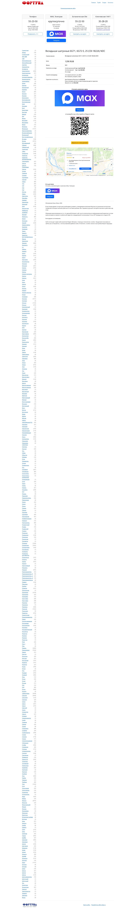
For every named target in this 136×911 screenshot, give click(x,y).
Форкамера (25, 811)
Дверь (24, 194)
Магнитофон (25, 377)
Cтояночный (25, 54)
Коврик (24, 290)
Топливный (25, 763)
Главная (93, 2)
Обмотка (24, 455)
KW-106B (24, 56)
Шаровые (24, 842)
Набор (24, 420)
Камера (24, 251)
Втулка (24, 141)
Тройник (24, 774)
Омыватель (25, 461)
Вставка (24, 139)
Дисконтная (25, 208)
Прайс (99, 2)
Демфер (24, 200)
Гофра (24, 181)
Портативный (26, 565)
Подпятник (25, 539)
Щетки (24, 873)
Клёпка (24, 272)
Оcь (23, 451)
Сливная (24, 722)
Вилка (23, 124)
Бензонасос (25, 98)
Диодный (24, 204)
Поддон (24, 531)
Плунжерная (25, 516)
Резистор (24, 640)
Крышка (24, 344)
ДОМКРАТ (24, 212)
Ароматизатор (26, 79)
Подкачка (24, 533)
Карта (23, 257)
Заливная (24, 229)
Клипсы (24, 278)
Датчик (24, 192)
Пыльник (24, 609)
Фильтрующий (26, 805)
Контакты (110, 2)
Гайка (23, 151)
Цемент (24, 827)
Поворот (24, 520)
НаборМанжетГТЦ (27, 422)
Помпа (24, 561)
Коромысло (25, 323)
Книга (23, 286)
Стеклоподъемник (27, 741)
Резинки (24, 638)
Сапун (23, 702)
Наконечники (26, 431)
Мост (23, 408)
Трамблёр (25, 767)
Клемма (24, 270)
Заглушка (24, 221)
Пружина (24, 603)
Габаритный (25, 147)
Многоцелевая (26, 402)
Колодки (24, 299)
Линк (23, 360)
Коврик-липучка (26, 292)
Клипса (24, 276)
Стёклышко (25, 743)
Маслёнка (25, 381)
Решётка (24, 662)
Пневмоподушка (26, 518)
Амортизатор (26, 71)
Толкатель (25, 761)
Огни (23, 459)
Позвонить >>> (33, 34)
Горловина (25, 177)
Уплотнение (25, 788)
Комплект (24, 309)
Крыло (24, 340)
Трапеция (24, 770)
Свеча (23, 704)
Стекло (24, 739)
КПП (23, 327)
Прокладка (25, 592)
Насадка (24, 435)
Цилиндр (24, 833)
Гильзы (24, 169)
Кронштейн (25, 338)
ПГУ (23, 492)
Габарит (24, 145)
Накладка (24, 424)
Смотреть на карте (79, 34)
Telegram (56, 40)
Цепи (23, 829)
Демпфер (24, 198)
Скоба (23, 720)
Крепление (25, 332)
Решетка (24, 664)
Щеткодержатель (27, 877)
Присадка (24, 584)
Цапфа (24, 825)
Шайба (24, 838)
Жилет (24, 219)
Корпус (24, 325)
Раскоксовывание (27, 621)
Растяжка (24, 627)
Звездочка (25, 241)
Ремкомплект (26, 650)
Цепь (23, 831)
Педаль (24, 494)
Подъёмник (25, 549)
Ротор (24, 669)
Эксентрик (25, 885)
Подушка (24, 543)
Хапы (23, 821)
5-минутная (25, 50)
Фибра (24, 798)
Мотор (24, 410)
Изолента (24, 245)
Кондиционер (26, 313)
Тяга (23, 784)
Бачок (23, 91)
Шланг (24, 852)
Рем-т (23, 644)
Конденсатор (25, 311)
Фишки (24, 807)
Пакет (23, 483)
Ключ (23, 282)
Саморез (24, 699)
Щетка (24, 871)
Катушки (24, 266)
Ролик (23, 666)
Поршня (24, 570)
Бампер (24, 85)
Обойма (24, 457)
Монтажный (25, 406)
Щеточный (25, 879)
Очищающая (25, 479)
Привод (24, 582)
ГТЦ (23, 184)
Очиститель (25, 473)
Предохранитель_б (27, 574)
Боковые (24, 106)
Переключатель (26, 498)
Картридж (25, 259)
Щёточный (25, 881)
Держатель (25, 202)
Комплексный (26, 307)
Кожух (24, 294)
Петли (24, 502)
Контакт (24, 315)
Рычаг (24, 689)
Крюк (23, 348)
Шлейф (24, 856)
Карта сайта (86, 905)
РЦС (23, 687)
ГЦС (23, 190)
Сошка (24, 726)
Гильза (24, 163)
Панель (24, 488)
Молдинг (24, 404)
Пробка (24, 586)
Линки (24, 365)
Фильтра (24, 803)
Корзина (24, 319)
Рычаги (24, 691)
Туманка (24, 780)
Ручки (23, 681)
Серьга (24, 714)
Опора (24, 463)
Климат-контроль (27, 274)
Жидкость (25, 216)
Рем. (23, 646)
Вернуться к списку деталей (79, 143)
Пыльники (25, 611)
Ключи (24, 284)
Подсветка (25, 541)
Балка (23, 83)
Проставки (25, 601)
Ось (23, 467)
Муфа (23, 414)
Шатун (24, 844)
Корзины (24, 321)
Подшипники (25, 547)
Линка (24, 362)
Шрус (23, 862)
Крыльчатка (25, 342)
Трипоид (24, 772)
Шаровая (24, 840)
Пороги (24, 563)
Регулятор (25, 631)
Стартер (24, 737)
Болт (23, 108)
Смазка (24, 724)
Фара (23, 796)
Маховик (24, 393)
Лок (23, 371)
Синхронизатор (26, 718)
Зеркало (24, 243)
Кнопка (24, 288)
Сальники (24, 697)
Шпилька (24, 858)
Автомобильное (26, 61)
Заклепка (24, 227)
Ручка (23, 679)
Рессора (24, 658)
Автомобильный (26, 63)
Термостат (25, 759)
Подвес (24, 527)
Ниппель (24, 447)
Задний (24, 223)
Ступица (24, 749)
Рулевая (24, 673)
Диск (23, 206)
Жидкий (24, 214)
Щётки (24, 875)
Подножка (25, 537)
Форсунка (24, 813)
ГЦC (23, 188)
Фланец (24, 809)
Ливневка (24, 358)
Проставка (25, 598)
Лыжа (23, 373)
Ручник (24, 683)
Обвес (24, 453)
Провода (24, 588)
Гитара (24, 171)
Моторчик (25, 412)
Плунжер (24, 512)
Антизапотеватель (27, 77)
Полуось (24, 559)
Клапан (24, 268)
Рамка (24, 619)
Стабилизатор (26, 732)
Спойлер (24, 730)
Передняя (25, 496)
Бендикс (24, 96)
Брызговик (25, 110)
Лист (23, 367)
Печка (24, 506)
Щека (23, 868)
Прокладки (25, 594)
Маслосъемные (26, 387)
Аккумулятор (25, 67)
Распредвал (25, 623)
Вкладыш (24, 127)
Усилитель (25, 792)
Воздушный (25, 135)
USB (23, 58)
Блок (23, 104)
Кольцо (24, 305)
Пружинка (25, 605)
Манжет (24, 379)
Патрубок (24, 490)
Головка (24, 175)
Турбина (24, 782)
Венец (24, 118)
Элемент (24, 893)
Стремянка (25, 747)
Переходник (25, 500)
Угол (23, 786)
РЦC (23, 685)
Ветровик (24, 120)
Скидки (104, 2)
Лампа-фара (25, 354)
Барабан (24, 89)
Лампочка (25, 356)
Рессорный (25, 660)
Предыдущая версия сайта (68, 8)
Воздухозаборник (27, 133)
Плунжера (25, 514)
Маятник (24, 395)
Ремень (24, 648)
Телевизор (25, 757)
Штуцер (24, 866)
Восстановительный (27, 137)
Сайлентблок (25, 693)
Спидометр (25, 728)
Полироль (25, 551)
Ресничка (24, 656)
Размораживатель (27, 617)
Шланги (24, 854)
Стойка (24, 745)
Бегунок (24, 94)
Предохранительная (28, 580)
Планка (24, 508)
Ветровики (25, 122)
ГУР (23, 186)
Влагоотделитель (27, 131)
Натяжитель (25, 439)
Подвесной (25, 529)
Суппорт (24, 753)
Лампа (24, 352)
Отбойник (25, 469)
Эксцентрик (25, 887)
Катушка (24, 264)
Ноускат (24, 449)
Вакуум (24, 114)
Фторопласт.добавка (28, 817)
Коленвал (24, 297)
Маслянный (25, 391)
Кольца (24, 303)
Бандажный (25, 87)
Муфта (24, 416)
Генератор (25, 153)
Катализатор (25, 261)
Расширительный (27, 629)
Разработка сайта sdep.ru (98, 905)
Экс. (23, 883)
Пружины (24, 607)
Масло (24, 383)
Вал (23, 116)
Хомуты (24, 823)
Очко (23, 481)
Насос (23, 437)
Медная (24, 400)
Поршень (24, 568)
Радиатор (24, 613)
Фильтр (24, 800)
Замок (24, 231)
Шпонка (24, 860)
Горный (24, 179)
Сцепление (25, 755)
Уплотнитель (25, 790)
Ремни (24, 652)
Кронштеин (25, 336)
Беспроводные (26, 102)
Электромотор (26, 891)
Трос (23, 776)
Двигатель (25, 196)
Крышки (24, 346)
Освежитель (25, 465)
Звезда (24, 239)
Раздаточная (25, 615)
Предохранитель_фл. (28, 578)
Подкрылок (25, 535)
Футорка (24, 819)
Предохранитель (27, 572)
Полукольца (25, 557)
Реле (23, 642)
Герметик (24, 155)
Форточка (25, 815)
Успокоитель (25, 794)
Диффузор (25, 210)
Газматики (25, 149)
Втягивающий (26, 143)
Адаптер (24, 65)
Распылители (25, 625)
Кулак (23, 350)
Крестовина (25, 334)
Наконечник (25, 428)
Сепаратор (25, 712)
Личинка (24, 369)
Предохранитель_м (27, 576)
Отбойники (25, 471)
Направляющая (26, 433)
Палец (24, 485)
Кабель (24, 249)
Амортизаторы (26, 73)
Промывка (25, 596)
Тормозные (25, 765)
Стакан (24, 735)
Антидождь (25, 75)
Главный (24, 173)
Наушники (25, 441)
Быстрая (24, 112)
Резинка (24, 636)
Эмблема (24, 895)
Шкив (23, 850)
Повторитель (26, 523)
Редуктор (24, 634)
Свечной (24, 708)
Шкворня (24, 848)
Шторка (24, 864)
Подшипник (25, 545)
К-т (23, 247)
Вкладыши (25, 129)
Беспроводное (26, 100)
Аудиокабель (25, 81)
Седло (23, 710)
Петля (23, 504)
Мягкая (24, 418)
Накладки (24, 426)
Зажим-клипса (26, 225)
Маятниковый (26, 398)
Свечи (24, 706)
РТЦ (23, 671)
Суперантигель (26, 751)
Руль (23, 677)
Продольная (25, 590)
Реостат (24, 654)
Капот (23, 253)
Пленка (24, 510)
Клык (23, 280)
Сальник (24, 695)
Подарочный (25, 525)
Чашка (24, 836)
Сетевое (24, 716)
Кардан (24, 255)
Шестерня (25, 846)
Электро (24, 889)
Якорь (24, 897)
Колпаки (24, 301)
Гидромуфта (25, 161)
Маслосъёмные (26, 385)
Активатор (25, 69)
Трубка (24, 778)
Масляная (25, 389)
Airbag (24, 52)
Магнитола (25, 375)
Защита (24, 233)
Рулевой (24, 675)
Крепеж (24, 330)
